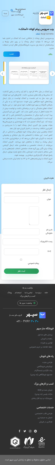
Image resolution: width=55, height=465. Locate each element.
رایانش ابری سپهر (17, 460)
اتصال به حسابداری (45, 417)
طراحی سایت (47, 362)
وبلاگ (9, 292)
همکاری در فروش (45, 422)
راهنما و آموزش (46, 338)
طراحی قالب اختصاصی (43, 413)
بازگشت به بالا (27, 288)
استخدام (18, 292)
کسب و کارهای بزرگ (27, 296)
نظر (50, 215)
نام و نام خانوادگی (49, 231)
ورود (5, 13)
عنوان (49, 199)
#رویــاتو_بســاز (15, 315)
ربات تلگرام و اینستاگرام (43, 370)
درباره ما (38, 292)
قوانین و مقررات (46, 343)
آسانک (38, 34)
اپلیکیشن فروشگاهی (44, 366)
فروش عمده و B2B (45, 390)
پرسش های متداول (45, 334)
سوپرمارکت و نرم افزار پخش (41, 398)
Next (52, 73)
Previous (2, 73)
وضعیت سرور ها (26, 303)
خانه (46, 292)
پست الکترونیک (46, 241)
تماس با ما (28, 292)
